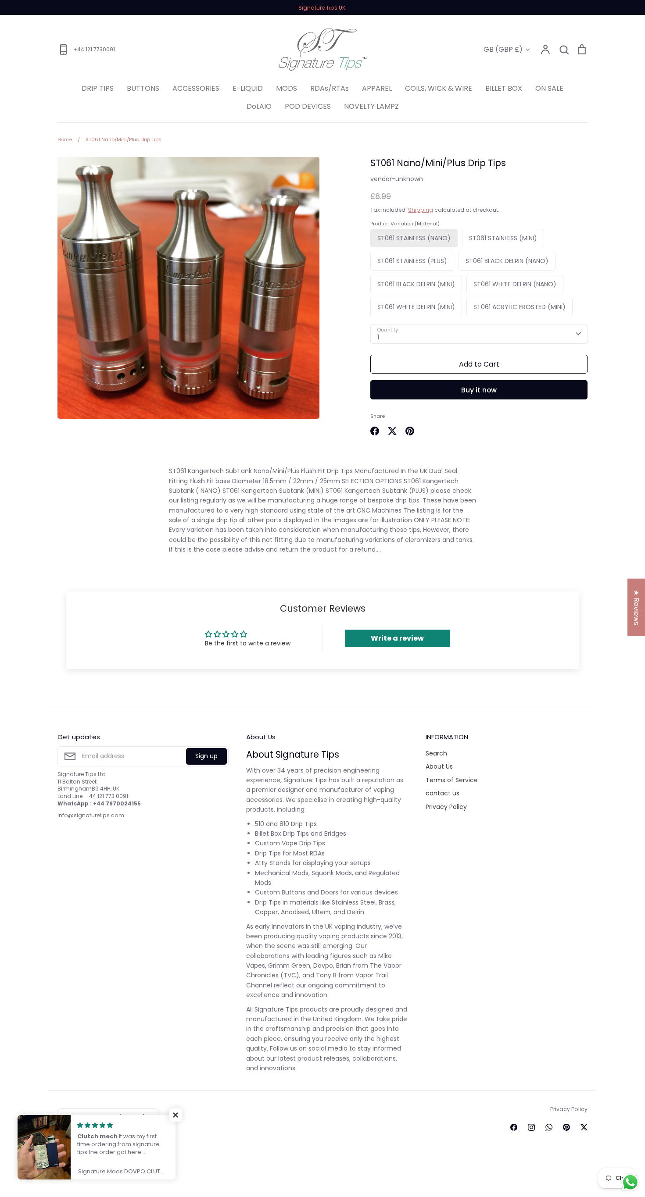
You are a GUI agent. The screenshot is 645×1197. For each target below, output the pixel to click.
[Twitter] (584, 1127)
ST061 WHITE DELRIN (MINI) (416, 307)
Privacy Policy (446, 806)
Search (436, 753)
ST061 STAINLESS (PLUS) (412, 260)
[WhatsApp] (549, 1127)
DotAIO (259, 106)
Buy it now (479, 390)
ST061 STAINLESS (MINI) (503, 238)
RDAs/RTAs (329, 88)
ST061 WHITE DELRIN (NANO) (514, 284)
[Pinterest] (566, 1127)
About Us (439, 766)
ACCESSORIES (195, 88)
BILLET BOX (503, 88)
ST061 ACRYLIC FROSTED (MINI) (519, 307)
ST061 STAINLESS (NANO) (414, 238)
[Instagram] (531, 1127)
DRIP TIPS (98, 88)
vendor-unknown (396, 179)
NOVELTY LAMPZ (371, 106)
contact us (442, 793)
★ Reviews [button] (636, 607)
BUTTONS (143, 88)
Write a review (397, 638)
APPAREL (377, 88)
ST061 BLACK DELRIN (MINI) (416, 284)
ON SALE (549, 88)
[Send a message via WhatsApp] (630, 1182)
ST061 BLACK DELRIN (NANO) (507, 260)
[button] (175, 1115)
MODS (286, 88)
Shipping (420, 210)
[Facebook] (514, 1127)
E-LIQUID (248, 88)
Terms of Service (452, 780)
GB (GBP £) (503, 49)
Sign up (206, 756)
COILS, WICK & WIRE (438, 88)
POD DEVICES (308, 106)
